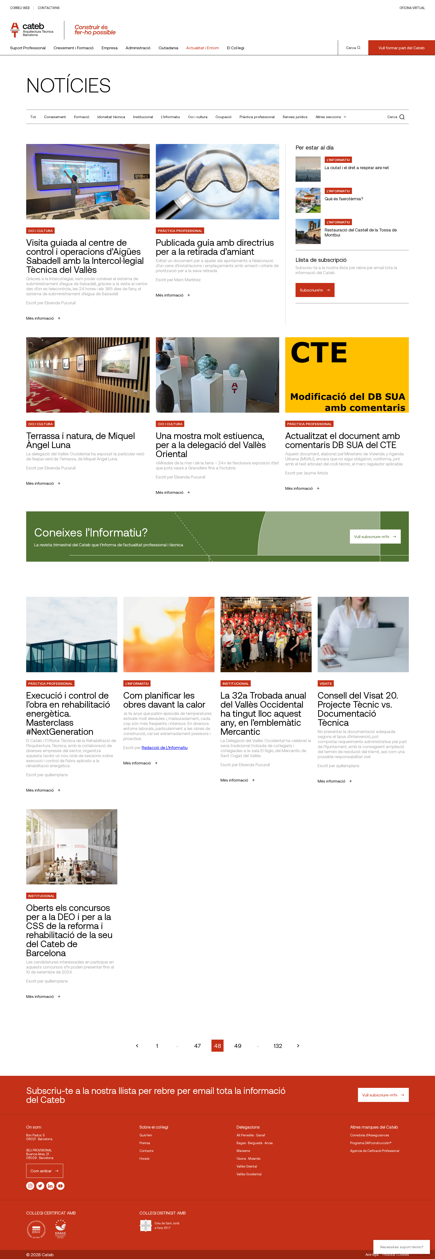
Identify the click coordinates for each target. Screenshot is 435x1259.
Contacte (146, 1150)
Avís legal (372, 1254)
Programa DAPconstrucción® (370, 1143)
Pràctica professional (257, 117)
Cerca (351, 48)
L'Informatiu (170, 117)
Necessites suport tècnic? (401, 1247)
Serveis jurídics (295, 117)
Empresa (110, 47)
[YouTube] (60, 1186)
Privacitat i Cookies (395, 1254)
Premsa (144, 1143)
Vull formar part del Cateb (402, 47)
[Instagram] (30, 1186)
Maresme (243, 1150)
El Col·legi (235, 47)
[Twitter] (40, 1186)
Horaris (144, 1158)
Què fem (145, 1135)
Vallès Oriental (247, 1166)
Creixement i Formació (74, 47)
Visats (326, 683)
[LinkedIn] (50, 1186)
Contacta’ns (48, 8)
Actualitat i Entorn (202, 47)
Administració (138, 47)
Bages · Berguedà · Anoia (255, 1143)
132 (278, 1045)
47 (197, 1045)
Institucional (143, 117)
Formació (81, 117)
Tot (33, 117)
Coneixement (55, 117)
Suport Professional (28, 47)
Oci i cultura (197, 117)
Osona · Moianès (248, 1158)
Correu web (19, 8)
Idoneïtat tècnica (111, 117)
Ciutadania (168, 47)
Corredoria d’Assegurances (369, 1135)
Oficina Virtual (412, 8)
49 (237, 1045)
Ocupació (223, 117)
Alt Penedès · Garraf (251, 1135)
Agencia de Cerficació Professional (374, 1150)
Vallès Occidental (249, 1174)
